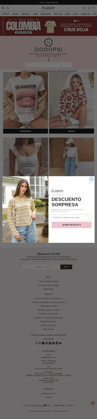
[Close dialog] (92, 179)
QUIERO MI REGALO (71, 225)
